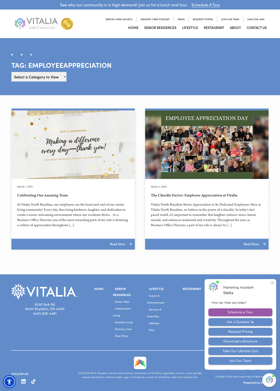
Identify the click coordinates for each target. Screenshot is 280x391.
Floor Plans (121, 336)
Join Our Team (230, 19)
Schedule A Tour (205, 4)
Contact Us (257, 27)
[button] (9, 381)
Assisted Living (124, 322)
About (235, 27)
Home (133, 27)
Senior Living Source (119, 19)
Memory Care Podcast (155, 19)
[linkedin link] (23, 381)
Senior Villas (122, 301)
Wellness (154, 323)
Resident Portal (203, 19)
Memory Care (123, 329)
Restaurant (214, 27)
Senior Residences (160, 27)
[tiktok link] (33, 381)
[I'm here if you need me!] (269, 380)
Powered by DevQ (256, 382)
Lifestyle (190, 27)
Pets (151, 330)
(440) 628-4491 (256, 19)
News (181, 19)
